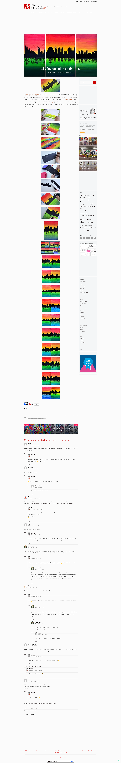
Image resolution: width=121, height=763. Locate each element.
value (25, 417)
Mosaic (81, 314)
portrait (88, 216)
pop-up (81, 332)
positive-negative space (59, 415)
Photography (82, 331)
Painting (33, 12)
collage (81, 295)
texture (89, 227)
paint (84, 215)
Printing (81, 334)
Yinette (30, 586)
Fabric (81, 305)
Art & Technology (71, 12)
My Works (82, 321)
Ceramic (50, 12)
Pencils (81, 329)
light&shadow (47, 415)
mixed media (85, 213)
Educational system (83, 301)
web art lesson (92, 229)
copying (90, 204)
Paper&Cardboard (60, 12)
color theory (33, 415)
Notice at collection (52, 761)
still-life (85, 227)
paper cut (53, 415)
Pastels (81, 327)
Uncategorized (82, 344)
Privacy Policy (57, 757)
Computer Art (82, 297)
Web (81, 349)
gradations (38, 415)
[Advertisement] (60, 24)
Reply (25, 453)
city (30, 415)
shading (86, 225)
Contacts (87, 1)
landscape (43, 415)
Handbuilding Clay (83, 308)
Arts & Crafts (82, 286)
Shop (84, 1)
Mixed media (70, 72)
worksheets (82, 230)
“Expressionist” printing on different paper (33, 419)
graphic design (88, 206)
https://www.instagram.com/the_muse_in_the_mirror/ (48, 629)
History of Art (82, 310)
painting (87, 215)
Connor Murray (38, 485)
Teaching (81, 12)
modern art (91, 213)
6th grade (83, 195)
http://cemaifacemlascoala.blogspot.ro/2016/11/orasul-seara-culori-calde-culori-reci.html (52, 503)
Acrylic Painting (83, 281)
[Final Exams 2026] (88, 145)
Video (81, 345)
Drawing (26, 12)
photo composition (83, 216)
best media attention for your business (37, 706)
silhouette (90, 225)
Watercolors (82, 347)
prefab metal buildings (34, 708)
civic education (82, 294)
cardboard (82, 288)
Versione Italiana (94, 1)
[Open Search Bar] (96, 13)
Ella (28, 496)
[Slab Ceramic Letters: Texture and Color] (88, 170)
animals (91, 197)
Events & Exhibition (83, 303)
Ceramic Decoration (84, 292)
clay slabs (93, 197)
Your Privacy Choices (64, 761)
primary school (67, 415)
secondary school (74, 415)
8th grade (27, 415)
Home (77, 1)
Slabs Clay (82, 338)
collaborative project (85, 199)
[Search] (94, 82)
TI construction (32, 710)
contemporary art (84, 204)
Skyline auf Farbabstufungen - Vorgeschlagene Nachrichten (42, 703)
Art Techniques (42, 12)
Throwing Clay (82, 342)
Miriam (33, 454)
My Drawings (82, 318)
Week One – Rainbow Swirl (35, 666)
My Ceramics (82, 316)
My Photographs (83, 320)
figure (93, 204)
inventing (91, 208)
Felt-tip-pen (82, 307)
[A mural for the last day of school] (88, 159)
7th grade (89, 195)
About (80, 1)
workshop (88, 230)
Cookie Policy (63, 757)
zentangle (92, 230)
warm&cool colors (86, 229)
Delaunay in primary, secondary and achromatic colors (35, 418)
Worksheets (89, 12)
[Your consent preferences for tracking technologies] (119, 761)
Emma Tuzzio (31, 546)
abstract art (87, 197)
